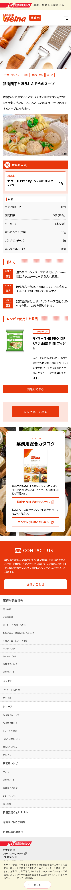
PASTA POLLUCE (11, 715)
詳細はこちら (35, 389)
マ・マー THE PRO (11, 689)
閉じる (37, 884)
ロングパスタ (9, 648)
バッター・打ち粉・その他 (14, 624)
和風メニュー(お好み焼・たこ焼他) (19, 632)
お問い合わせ (35, 584)
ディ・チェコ (8, 697)
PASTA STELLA (10, 723)
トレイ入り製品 (10, 730)
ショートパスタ (9, 656)
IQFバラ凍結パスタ (11, 738)
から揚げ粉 (8, 617)
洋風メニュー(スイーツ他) (15, 640)
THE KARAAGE (10, 746)
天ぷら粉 (7, 609)
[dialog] (35, 875)
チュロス (7, 754)
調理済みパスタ (10, 664)
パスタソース (9, 671)
